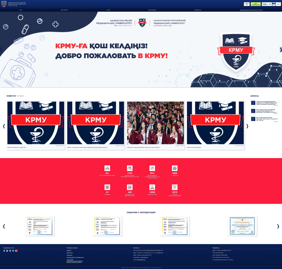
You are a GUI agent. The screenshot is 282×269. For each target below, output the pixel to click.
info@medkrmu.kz (141, 259)
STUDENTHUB (247, 4)
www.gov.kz (69, 255)
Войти (278, 4)
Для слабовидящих (255, 4)
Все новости (20, 96)
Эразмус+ (69, 250)
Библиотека (70, 252)
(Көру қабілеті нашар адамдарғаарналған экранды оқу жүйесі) (75, 261)
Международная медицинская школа (251, 10)
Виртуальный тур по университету (75, 257)
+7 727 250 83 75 (144, 257)
